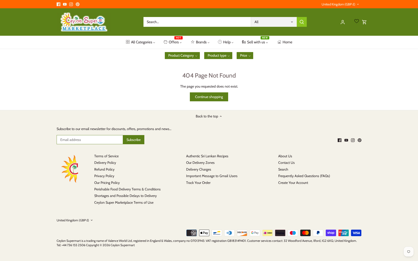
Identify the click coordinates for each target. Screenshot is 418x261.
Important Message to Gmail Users (212, 176)
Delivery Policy (105, 163)
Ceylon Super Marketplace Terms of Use (123, 202)
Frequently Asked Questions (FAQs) (304, 176)
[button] (182, 55)
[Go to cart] (364, 22)
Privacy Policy (104, 176)
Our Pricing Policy (107, 183)
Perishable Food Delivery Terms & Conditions (127, 189)
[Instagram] (71, 4)
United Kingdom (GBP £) (338, 4)
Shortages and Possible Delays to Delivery (125, 196)
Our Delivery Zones (200, 163)
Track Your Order (198, 183)
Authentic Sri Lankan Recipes (207, 156)
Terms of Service (106, 156)
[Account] (342, 22)
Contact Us (286, 163)
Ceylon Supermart (123, 245)
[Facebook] (58, 4)
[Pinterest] (77, 4)
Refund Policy (104, 169)
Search (283, 169)
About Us (285, 156)
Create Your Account (293, 183)
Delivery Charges (198, 169)
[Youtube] (65, 4)
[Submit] (302, 22)
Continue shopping (209, 97)
